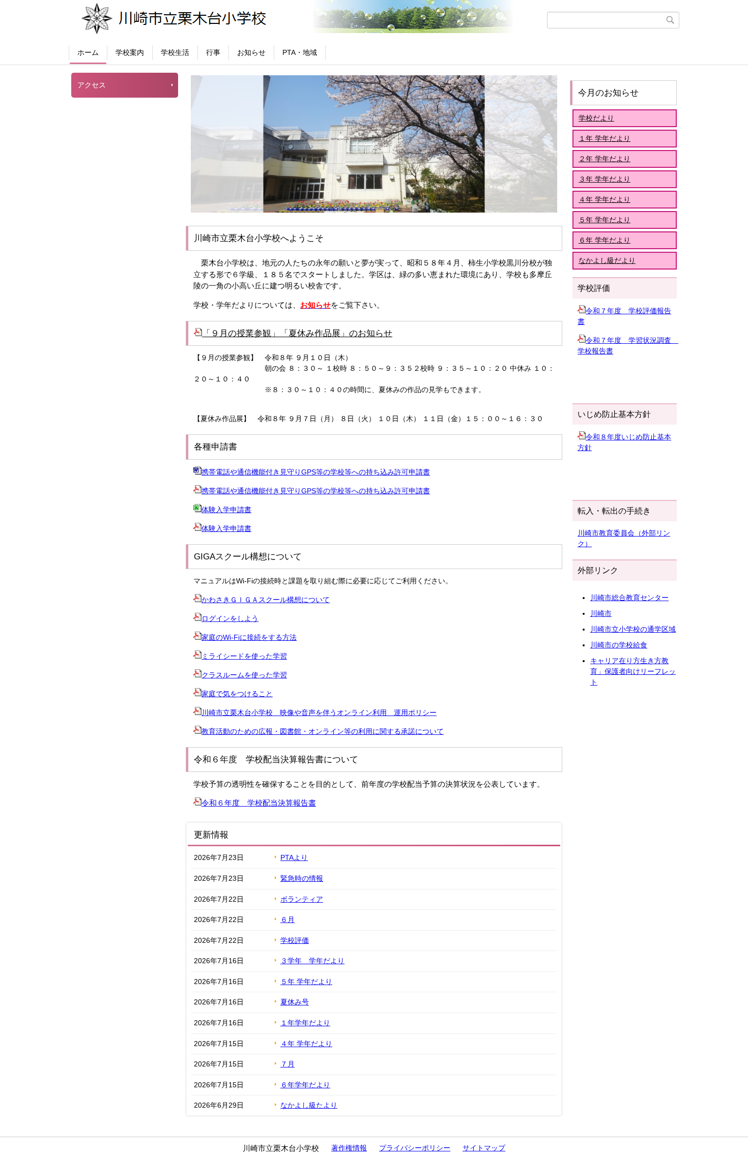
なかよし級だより (607, 260)
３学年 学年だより (312, 961)
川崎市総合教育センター (629, 597)
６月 (287, 919)
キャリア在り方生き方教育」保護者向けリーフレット (633, 671)
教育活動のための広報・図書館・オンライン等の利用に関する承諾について (323, 731)
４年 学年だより (306, 1044)
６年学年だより (305, 1085)
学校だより (596, 118)
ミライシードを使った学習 (244, 656)
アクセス (91, 85)
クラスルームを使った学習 (244, 675)
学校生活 (175, 52)
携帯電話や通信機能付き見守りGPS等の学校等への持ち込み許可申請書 (316, 472)
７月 (287, 1064)
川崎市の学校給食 (618, 645)
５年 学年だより (306, 981)
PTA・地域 (299, 52)
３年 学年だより (604, 179)
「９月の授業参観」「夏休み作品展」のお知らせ (297, 333)
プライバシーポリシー (414, 1148)
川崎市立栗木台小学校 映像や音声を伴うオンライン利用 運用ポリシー (319, 712)
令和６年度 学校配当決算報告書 (259, 802)
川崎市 (601, 613)
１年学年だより (305, 1023)
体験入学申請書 (226, 510)
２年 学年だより (604, 159)
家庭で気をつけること (237, 694)
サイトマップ (484, 1148)
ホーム (88, 52)
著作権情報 (349, 1148)
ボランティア (301, 899)
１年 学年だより (604, 138)
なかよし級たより (308, 1105)
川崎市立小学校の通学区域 (633, 629)
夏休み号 (294, 1002)
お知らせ (251, 52)
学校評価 (294, 940)
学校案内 (130, 52)
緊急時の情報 (301, 878)
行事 (213, 52)
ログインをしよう (230, 618)
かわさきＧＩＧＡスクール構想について (266, 600)
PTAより (294, 857)
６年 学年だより (604, 240)
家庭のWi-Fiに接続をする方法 (249, 637)
